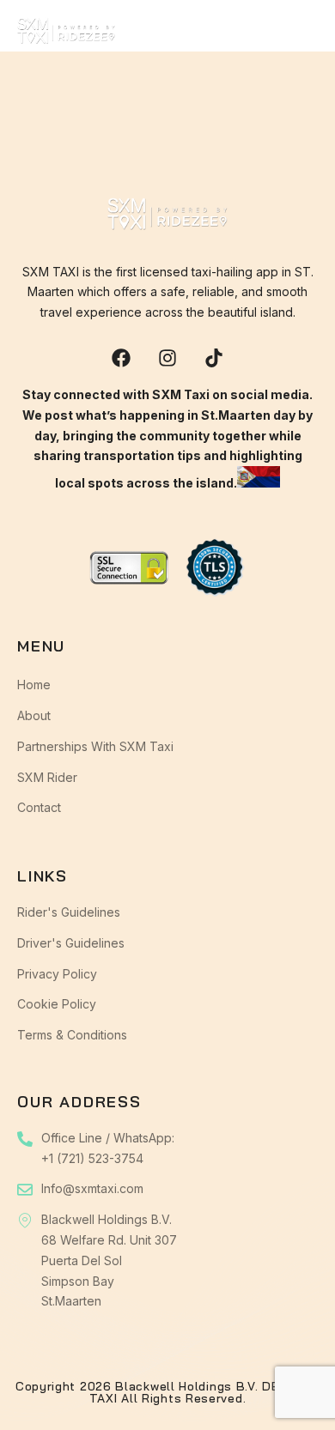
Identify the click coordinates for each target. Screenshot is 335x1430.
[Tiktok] (213, 357)
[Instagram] (167, 357)
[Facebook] (121, 357)
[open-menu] (306, 37)
